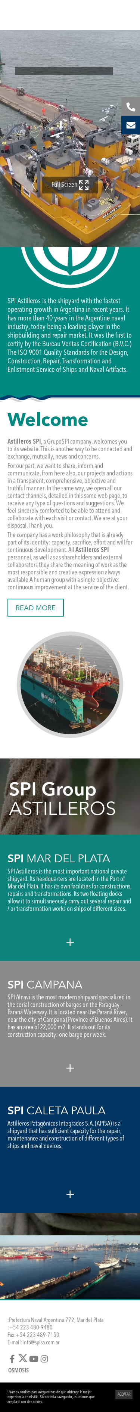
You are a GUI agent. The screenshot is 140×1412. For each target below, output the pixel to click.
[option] (70, 138)
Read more (36, 608)
